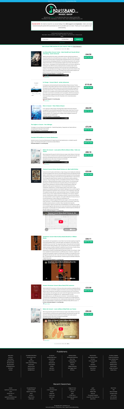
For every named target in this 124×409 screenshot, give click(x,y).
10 (65, 48)
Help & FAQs (62, 42)
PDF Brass (72, 370)
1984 (113, 389)
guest (93, 388)
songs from (51, 393)
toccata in (31, 395)
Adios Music (10, 355)
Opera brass (93, 398)
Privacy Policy (59, 407)
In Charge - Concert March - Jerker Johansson (56, 82)
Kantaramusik (52, 362)
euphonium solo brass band (11, 389)
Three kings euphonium (72, 397)
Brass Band (44, 34)
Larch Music (51, 370)
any (52, 398)
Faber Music (31, 361)
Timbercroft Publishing (113, 357)
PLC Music (93, 359)
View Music (46, 77)
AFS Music (10, 357)
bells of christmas (10, 398)
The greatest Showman (93, 395)
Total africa (51, 388)
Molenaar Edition (72, 355)
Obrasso (72, 364)
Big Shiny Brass (10, 364)
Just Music (52, 361)
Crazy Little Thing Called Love (93, 397)
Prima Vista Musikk (93, 361)
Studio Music (93, 368)
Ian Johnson (51, 355)
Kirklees (52, 366)
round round (113, 395)
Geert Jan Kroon (31, 366)
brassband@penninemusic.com (75, 18)
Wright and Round (113, 368)
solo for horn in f (10, 393)
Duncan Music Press (31, 357)
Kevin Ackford (52, 364)
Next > (68, 48)
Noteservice (72, 362)
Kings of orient (31, 397)
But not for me (113, 398)
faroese (51, 391)
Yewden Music (113, 370)
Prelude (72, 398)
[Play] (43, 75)
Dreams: (10, 395)
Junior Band (58, 34)
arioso (10, 391)
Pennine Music (93, 355)
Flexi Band (64, 34)
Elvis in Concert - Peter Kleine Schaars (54, 106)
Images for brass (72, 388)
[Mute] (64, 75)
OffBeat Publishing (72, 366)
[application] (56, 75)
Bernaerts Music (10, 362)
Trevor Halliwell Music (113, 359)
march (31, 393)
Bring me (93, 393)
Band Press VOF (10, 361)
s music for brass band (52, 389)
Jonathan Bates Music (52, 357)
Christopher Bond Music (31, 355)
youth (72, 393)
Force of (72, 391)
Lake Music (51, 368)
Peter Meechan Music (93, 357)
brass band (51, 397)
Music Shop (72, 359)
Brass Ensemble (51, 34)
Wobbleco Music (113, 364)
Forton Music (31, 364)
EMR (31, 359)
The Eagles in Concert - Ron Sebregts (41, 124)
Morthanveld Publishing (72, 357)
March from (113, 388)
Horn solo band (113, 397)
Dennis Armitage (113, 391)
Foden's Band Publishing (31, 362)
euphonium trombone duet (11, 397)
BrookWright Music (10, 366)
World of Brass (113, 366)
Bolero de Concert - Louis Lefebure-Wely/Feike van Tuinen (59, 309)
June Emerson (52, 359)
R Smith (93, 362)
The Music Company (113, 355)
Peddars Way (93, 391)
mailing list (52, 17)
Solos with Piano (71, 34)
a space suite (52, 395)
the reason (93, 389)
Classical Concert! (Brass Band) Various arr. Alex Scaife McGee (60, 169)
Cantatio (10, 370)
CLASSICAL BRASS (31, 389)
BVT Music (10, 368)
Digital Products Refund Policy (72, 407)
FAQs (63, 407)
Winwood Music (113, 362)
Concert (10, 388)
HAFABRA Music (31, 370)
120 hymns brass (113, 393)
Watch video (47, 304)
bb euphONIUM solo (31, 388)
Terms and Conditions (50, 407)
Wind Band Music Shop (71, 1)
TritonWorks (113, 361)
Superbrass (92, 370)
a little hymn (31, 398)
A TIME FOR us (72, 395)
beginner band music (31, 391)
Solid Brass (92, 364)
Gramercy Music (31, 368)
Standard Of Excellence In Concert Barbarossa (44, 137)
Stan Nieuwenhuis (93, 366)
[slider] (67, 75)
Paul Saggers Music (72, 368)
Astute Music (10, 359)
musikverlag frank (72, 361)
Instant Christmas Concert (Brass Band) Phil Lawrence (58, 285)
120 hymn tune (72, 389)
